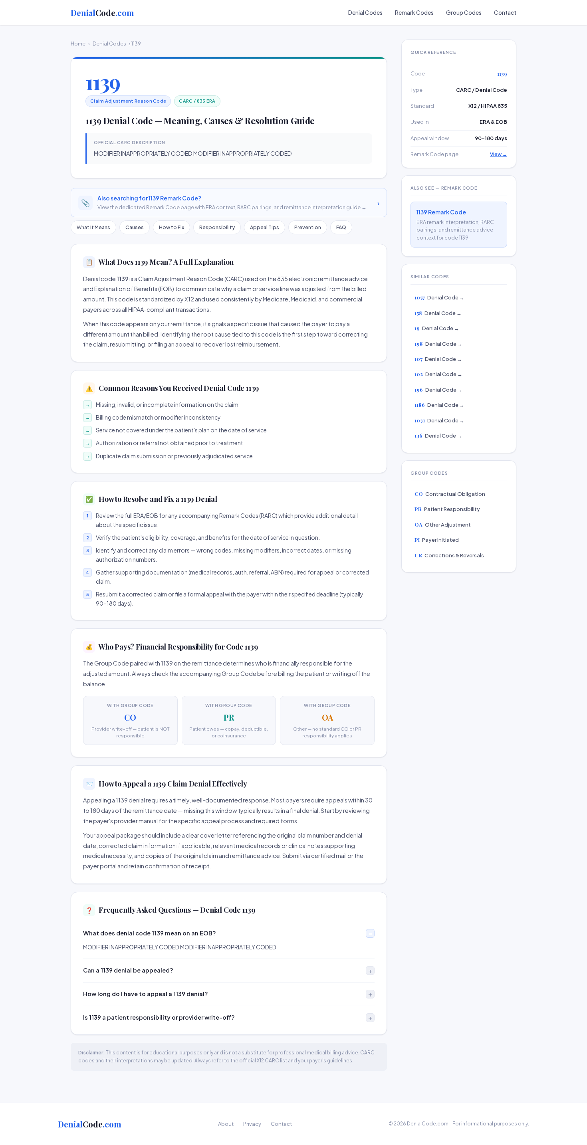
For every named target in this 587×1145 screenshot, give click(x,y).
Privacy (252, 1124)
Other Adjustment (442, 524)
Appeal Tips (264, 227)
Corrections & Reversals (449, 555)
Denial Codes (365, 12)
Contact (505, 12)
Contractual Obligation (449, 493)
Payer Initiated (436, 539)
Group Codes (464, 12)
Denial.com (102, 12)
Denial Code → (439, 297)
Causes (134, 227)
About (226, 1124)
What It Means (93, 227)
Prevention (307, 227)
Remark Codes (414, 12)
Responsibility (217, 227)
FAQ (341, 227)
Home (78, 43)
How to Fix (171, 227)
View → (498, 154)
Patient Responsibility (447, 508)
